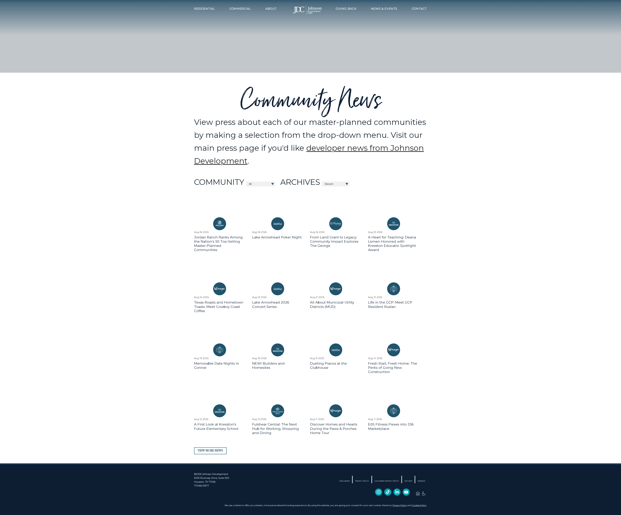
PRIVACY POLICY (362, 481)
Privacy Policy (399, 505)
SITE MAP (408, 481)
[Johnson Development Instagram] (378, 493)
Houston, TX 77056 (204, 481)
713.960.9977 (201, 485)
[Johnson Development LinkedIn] (397, 493)
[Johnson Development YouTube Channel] (406, 493)
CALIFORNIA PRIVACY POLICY (387, 481)
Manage (421, 481)
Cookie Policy (419, 505)
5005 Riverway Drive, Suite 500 (211, 478)
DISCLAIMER (344, 481)
